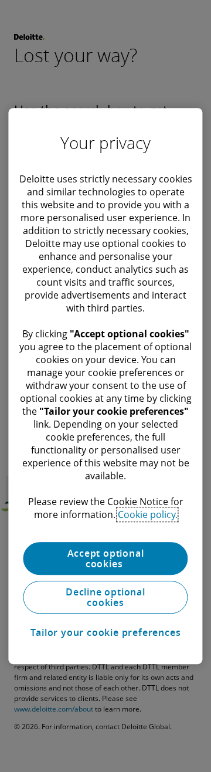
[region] (105, 386)
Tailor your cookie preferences (105, 632)
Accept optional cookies (105, 558)
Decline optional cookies (105, 597)
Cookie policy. (148, 514)
